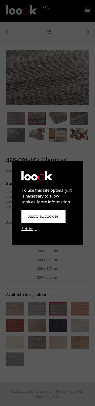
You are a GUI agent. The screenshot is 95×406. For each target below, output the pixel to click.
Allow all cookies (43, 216)
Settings (29, 228)
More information (53, 202)
